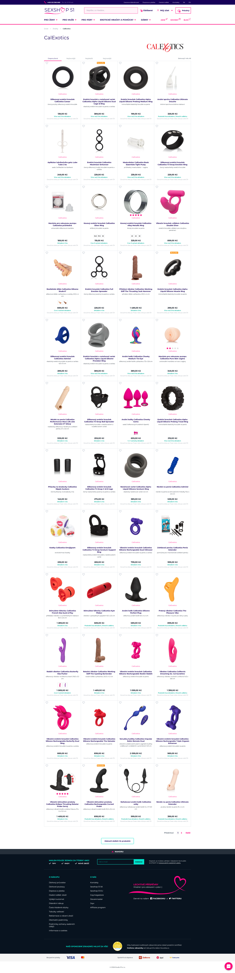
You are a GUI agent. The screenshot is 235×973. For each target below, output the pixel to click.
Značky (55, 29)
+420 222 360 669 (53, 2)
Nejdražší (89, 58)
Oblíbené (147, 10)
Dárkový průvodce (57, 882)
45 (136, 236)
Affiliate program (98, 907)
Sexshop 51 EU (96, 891)
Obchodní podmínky (58, 920)
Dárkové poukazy (57, 887)
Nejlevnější (70, 58)
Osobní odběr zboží (58, 895)
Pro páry (87, 20)
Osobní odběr (164, 2)
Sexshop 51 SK (96, 887)
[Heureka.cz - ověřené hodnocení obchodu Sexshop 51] (117, 950)
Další (188, 833)
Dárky (144, 20)
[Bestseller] (99, 78)
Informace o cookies (58, 930)
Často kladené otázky (58, 907)
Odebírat (138, 862)
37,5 (99, 236)
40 (132, 236)
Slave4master (96, 899)
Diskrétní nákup (56, 903)
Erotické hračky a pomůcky (116, 20)
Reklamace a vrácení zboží (61, 916)
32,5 (95, 236)
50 (103, 236)
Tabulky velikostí (56, 911)
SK (184, 2)
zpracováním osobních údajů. (170, 863)
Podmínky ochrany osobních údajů (62, 925)
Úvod (46, 29)
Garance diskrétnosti (131, 2)
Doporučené (53, 58)
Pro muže (68, 20)
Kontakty (176, 2)
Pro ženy (49, 20)
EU (190, 2)
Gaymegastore (97, 895)
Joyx (92, 903)
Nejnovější (107, 58)
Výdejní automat (56, 899)
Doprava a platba (149, 2)
